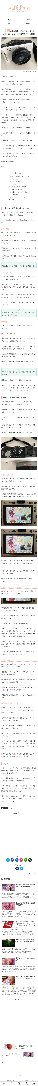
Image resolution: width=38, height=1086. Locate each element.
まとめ (12, 199)
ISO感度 (14, 184)
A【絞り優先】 (16, 194)
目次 (16, 173)
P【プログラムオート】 (18, 189)
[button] (34, 517)
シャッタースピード (17, 182)
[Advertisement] (19, 833)
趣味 (12, 808)
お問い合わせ (10, 1080)
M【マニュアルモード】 (18, 197)
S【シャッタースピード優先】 (20, 192)
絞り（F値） (15, 179)
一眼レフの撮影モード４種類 (18, 187)
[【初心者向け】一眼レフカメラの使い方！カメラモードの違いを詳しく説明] (17, 860)
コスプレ (5, 808)
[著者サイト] (17, 868)
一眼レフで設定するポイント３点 (19, 176)
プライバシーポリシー (28, 1080)
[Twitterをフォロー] (21, 868)
